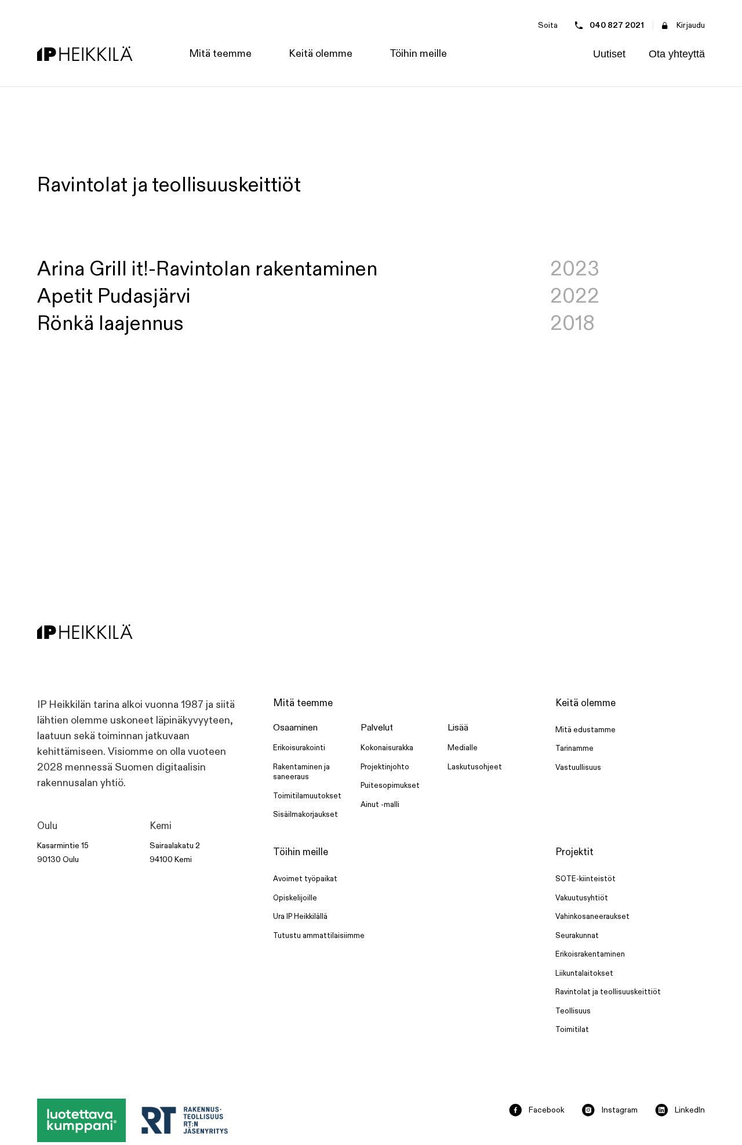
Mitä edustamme (585, 730)
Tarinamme (574, 748)
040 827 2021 (617, 25)
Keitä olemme (585, 703)
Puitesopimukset (390, 785)
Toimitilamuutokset (307, 796)
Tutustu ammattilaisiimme (319, 935)
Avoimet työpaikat (305, 879)
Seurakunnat (577, 935)
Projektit (574, 852)
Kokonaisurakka (387, 748)
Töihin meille (300, 852)
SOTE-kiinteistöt (585, 879)
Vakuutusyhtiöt (581, 898)
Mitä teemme (303, 703)
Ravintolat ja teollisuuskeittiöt (608, 992)
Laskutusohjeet (475, 767)
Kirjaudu (690, 25)
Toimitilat (572, 1029)
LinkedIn (690, 1109)
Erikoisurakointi (299, 748)
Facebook (547, 1109)
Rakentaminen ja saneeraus (301, 772)
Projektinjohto (385, 767)
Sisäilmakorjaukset (305, 814)
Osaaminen (295, 728)
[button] (220, 54)
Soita (548, 25)
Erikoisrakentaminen (590, 954)
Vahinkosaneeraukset (592, 916)
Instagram (620, 1109)
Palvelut (377, 728)
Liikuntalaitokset (584, 973)
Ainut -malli (380, 804)
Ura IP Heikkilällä (300, 916)
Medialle (463, 748)
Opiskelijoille (295, 898)
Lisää (458, 728)
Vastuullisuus (578, 767)
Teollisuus (573, 1011)
